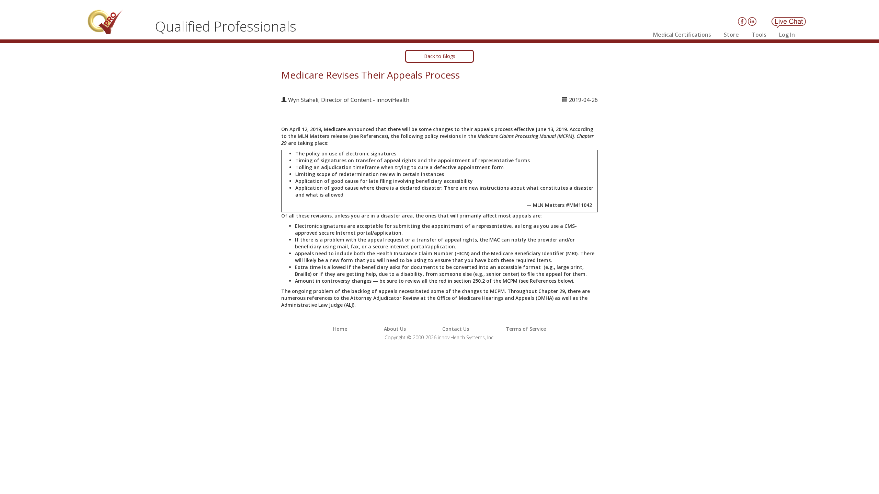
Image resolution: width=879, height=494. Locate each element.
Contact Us (455, 329)
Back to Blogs (439, 56)
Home (340, 329)
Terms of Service (526, 329)
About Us (395, 329)
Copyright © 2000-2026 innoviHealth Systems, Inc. (439, 337)
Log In (787, 34)
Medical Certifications (682, 34)
